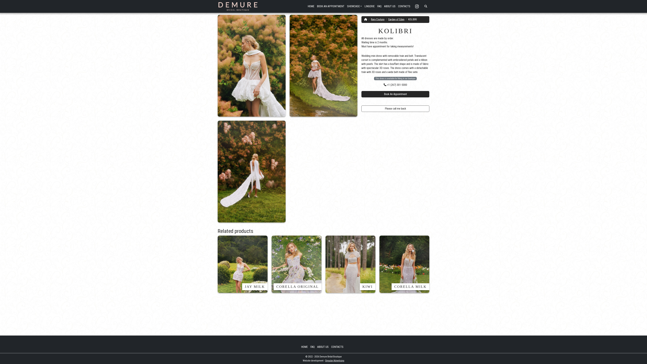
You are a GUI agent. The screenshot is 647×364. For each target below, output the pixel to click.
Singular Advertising (334, 360)
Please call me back (395, 108)
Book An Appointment (395, 94)
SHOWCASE (353, 6)
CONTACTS (404, 6)
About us (323, 346)
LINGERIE (369, 6)
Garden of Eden (396, 19)
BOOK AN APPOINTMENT (330, 6)
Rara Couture (377, 19)
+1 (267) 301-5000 (396, 84)
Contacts (337, 346)
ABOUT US (389, 6)
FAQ (379, 6)
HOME (311, 6)
